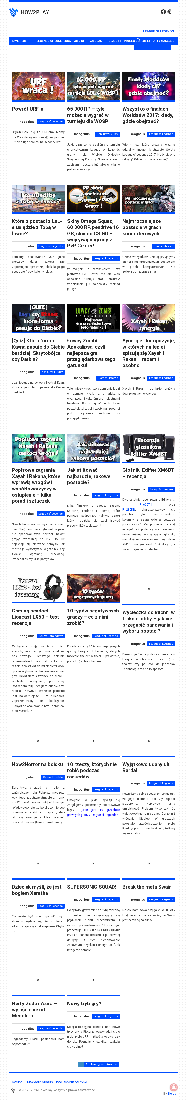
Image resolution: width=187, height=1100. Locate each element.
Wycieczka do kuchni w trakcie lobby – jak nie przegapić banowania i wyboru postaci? (148, 622)
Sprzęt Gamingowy (161, 489)
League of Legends (158, 31)
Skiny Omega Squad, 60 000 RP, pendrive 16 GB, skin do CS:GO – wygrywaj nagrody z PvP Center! (93, 233)
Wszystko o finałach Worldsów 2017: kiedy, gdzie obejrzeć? (147, 115)
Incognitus (26, 122)
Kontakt (18, 1081)
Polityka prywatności (71, 1081)
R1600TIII (146, 504)
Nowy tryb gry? (84, 1003)
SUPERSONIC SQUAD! (91, 887)
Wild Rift (80, 41)
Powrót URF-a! (28, 109)
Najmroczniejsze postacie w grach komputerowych (141, 227)
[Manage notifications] (174, 1087)
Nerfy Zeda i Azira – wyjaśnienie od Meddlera (34, 1010)
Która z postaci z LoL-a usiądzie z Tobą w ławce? (37, 227)
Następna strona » (104, 1064)
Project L (131, 41)
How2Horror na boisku (37, 764)
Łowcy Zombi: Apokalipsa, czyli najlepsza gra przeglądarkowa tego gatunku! (91, 353)
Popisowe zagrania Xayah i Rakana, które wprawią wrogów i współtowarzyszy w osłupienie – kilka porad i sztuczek (36, 485)
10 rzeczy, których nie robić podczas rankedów (92, 770)
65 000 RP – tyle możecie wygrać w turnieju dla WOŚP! (88, 115)
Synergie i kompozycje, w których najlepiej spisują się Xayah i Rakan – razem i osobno (148, 353)
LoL (23, 41)
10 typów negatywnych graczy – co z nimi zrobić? (93, 617)
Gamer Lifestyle (163, 246)
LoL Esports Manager (157, 41)
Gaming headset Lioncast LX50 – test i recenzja (37, 617)
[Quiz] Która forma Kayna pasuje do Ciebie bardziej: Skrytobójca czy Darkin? (38, 350)
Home (15, 41)
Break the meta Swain (147, 887)
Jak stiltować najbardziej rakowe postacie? (88, 476)
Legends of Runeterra (54, 41)
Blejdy (172, 1093)
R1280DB (128, 509)
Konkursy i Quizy (107, 134)
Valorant (97, 41)
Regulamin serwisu (40, 1081)
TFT (31, 41)
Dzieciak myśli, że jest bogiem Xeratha (37, 890)
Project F (113, 41)
